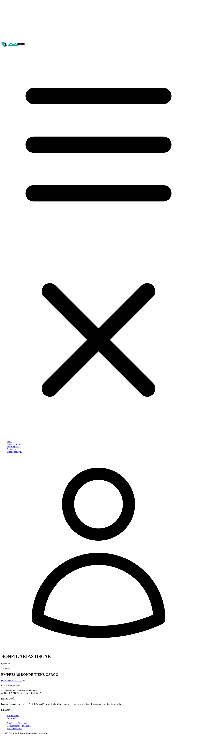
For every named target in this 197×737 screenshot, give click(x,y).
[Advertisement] (87, 21)
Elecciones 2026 (14, 452)
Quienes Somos (14, 444)
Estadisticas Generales (17, 723)
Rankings (11, 449)
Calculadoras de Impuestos (19, 726)
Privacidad (12, 718)
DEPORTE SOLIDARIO (13, 680)
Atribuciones (13, 715)
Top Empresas (13, 446)
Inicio (9, 441)
